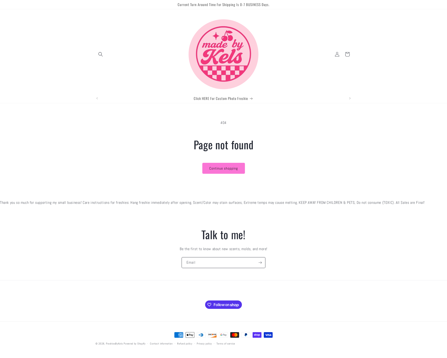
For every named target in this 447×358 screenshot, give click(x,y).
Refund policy (184, 343)
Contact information (161, 343)
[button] (100, 54)
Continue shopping (223, 168)
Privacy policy (204, 343)
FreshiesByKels (114, 343)
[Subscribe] (260, 262)
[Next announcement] (350, 98)
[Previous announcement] (97, 98)
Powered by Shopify (135, 343)
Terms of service (226, 343)
